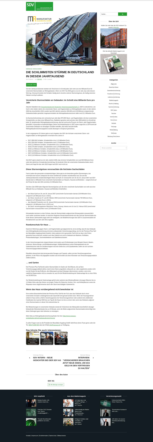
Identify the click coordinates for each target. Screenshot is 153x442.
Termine (113, 113)
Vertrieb (113, 123)
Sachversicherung (113, 107)
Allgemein (114, 84)
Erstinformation (43, 435)
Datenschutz (52, 435)
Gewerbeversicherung (113, 90)
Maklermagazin (113, 100)
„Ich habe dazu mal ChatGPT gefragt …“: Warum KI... (81, 401)
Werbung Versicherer (34, 69)
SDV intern (114, 110)
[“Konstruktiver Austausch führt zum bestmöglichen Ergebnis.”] (105, 412)
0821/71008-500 (34, 325)
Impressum (35, 435)
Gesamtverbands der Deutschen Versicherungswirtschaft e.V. (60, 107)
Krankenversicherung (113, 94)
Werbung (113, 133)
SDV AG (39, 79)
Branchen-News (113, 87)
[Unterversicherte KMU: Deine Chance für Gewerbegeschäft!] (105, 403)
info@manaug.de (54, 325)
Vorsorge (113, 126)
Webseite (116, 27)
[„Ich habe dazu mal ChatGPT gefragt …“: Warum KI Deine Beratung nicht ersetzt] (68, 403)
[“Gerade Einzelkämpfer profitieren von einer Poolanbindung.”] (31, 422)
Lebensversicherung (114, 97)
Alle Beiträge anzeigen (56, 384)
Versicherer (113, 120)
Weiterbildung (114, 130)
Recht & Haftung (113, 103)
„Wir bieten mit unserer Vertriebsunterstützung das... (118, 420)
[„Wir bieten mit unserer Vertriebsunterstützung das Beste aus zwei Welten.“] (105, 422)
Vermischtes (113, 116)
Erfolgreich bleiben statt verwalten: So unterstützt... (81, 420)
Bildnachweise (61, 435)
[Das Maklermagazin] (39, 6)
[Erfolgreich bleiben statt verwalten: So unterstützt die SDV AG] (68, 422)
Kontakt (28, 435)
